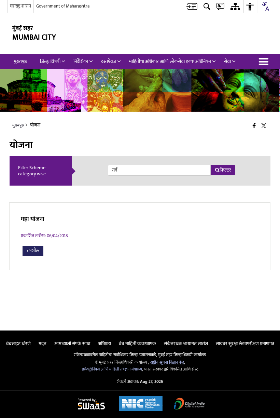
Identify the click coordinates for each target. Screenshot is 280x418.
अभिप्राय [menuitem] (104, 344)
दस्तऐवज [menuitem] (108, 61)
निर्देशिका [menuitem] (80, 61)
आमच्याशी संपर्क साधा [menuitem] (72, 344)
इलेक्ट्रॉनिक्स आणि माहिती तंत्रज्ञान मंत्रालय (112, 369)
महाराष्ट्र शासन (20, 6)
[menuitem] (192, 6)
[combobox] (265, 6)
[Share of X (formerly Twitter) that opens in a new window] (264, 126)
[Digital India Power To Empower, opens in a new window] (189, 404)
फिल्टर (225, 170)
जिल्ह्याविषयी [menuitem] (50, 61)
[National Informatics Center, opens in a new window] (141, 404)
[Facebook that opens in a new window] (254, 126)
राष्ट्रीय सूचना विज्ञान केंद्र (167, 362)
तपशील (33, 250)
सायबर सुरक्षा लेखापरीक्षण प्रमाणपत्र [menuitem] (245, 344)
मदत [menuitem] (42, 344)
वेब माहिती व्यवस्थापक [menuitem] (137, 344)
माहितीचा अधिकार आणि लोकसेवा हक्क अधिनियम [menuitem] (170, 61)
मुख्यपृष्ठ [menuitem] (20, 61)
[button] (265, 61)
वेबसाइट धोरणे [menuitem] (18, 344)
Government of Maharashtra (62, 6)
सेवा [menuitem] (227, 61)
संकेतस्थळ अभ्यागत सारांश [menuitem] (186, 344)
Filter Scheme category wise (32, 171)
